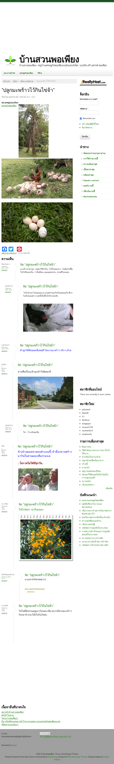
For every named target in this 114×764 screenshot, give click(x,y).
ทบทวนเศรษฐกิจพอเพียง (93, 500)
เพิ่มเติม (109, 488)
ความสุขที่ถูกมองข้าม (91, 520)
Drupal (14, 745)
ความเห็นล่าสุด (90, 164)
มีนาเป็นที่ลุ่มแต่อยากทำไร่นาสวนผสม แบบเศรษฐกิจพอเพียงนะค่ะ (31, 721)
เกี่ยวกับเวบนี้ (89, 191)
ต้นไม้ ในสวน (7, 715)
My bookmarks (90, 196)
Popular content (91, 180)
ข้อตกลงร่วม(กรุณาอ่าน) (94, 153)
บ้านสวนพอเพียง (49, 59)
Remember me (89, 118)
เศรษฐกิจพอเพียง (26, 73)
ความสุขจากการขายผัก (92, 538)
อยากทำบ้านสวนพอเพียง (12, 712)
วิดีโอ (40, 73)
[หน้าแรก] (10, 61)
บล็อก (15, 81)
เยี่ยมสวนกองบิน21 (10, 724)
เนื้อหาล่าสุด (89, 169)
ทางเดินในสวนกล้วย (91, 456)
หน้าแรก (6, 81)
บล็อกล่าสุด (88, 175)
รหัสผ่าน (84, 108)
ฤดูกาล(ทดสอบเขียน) (91, 471)
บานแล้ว (86, 467)
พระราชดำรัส (9, 73)
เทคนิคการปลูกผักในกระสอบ (95, 527)
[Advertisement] (57, 26)
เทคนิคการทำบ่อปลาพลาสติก (95, 545)
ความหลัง (86, 481)
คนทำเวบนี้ (88, 185)
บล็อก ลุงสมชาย (26, 81)
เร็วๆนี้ (85, 464)
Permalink (4, 270)
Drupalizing (52, 757)
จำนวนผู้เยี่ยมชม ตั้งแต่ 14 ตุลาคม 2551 (55, 736)
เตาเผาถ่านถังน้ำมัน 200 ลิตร (95, 541)
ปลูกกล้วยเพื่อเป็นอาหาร (93, 460)
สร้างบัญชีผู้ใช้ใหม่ (90, 124)
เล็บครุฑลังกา (88, 484)
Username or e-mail (89, 99)
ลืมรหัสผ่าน (87, 127)
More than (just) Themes (77, 757)
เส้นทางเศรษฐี (88, 524)
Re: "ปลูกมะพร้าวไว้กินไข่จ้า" (37, 264)
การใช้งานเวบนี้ (90, 158)
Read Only (86, 446)
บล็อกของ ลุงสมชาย (8, 253)
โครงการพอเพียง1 (9, 718)
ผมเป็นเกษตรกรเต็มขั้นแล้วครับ (96, 517)
